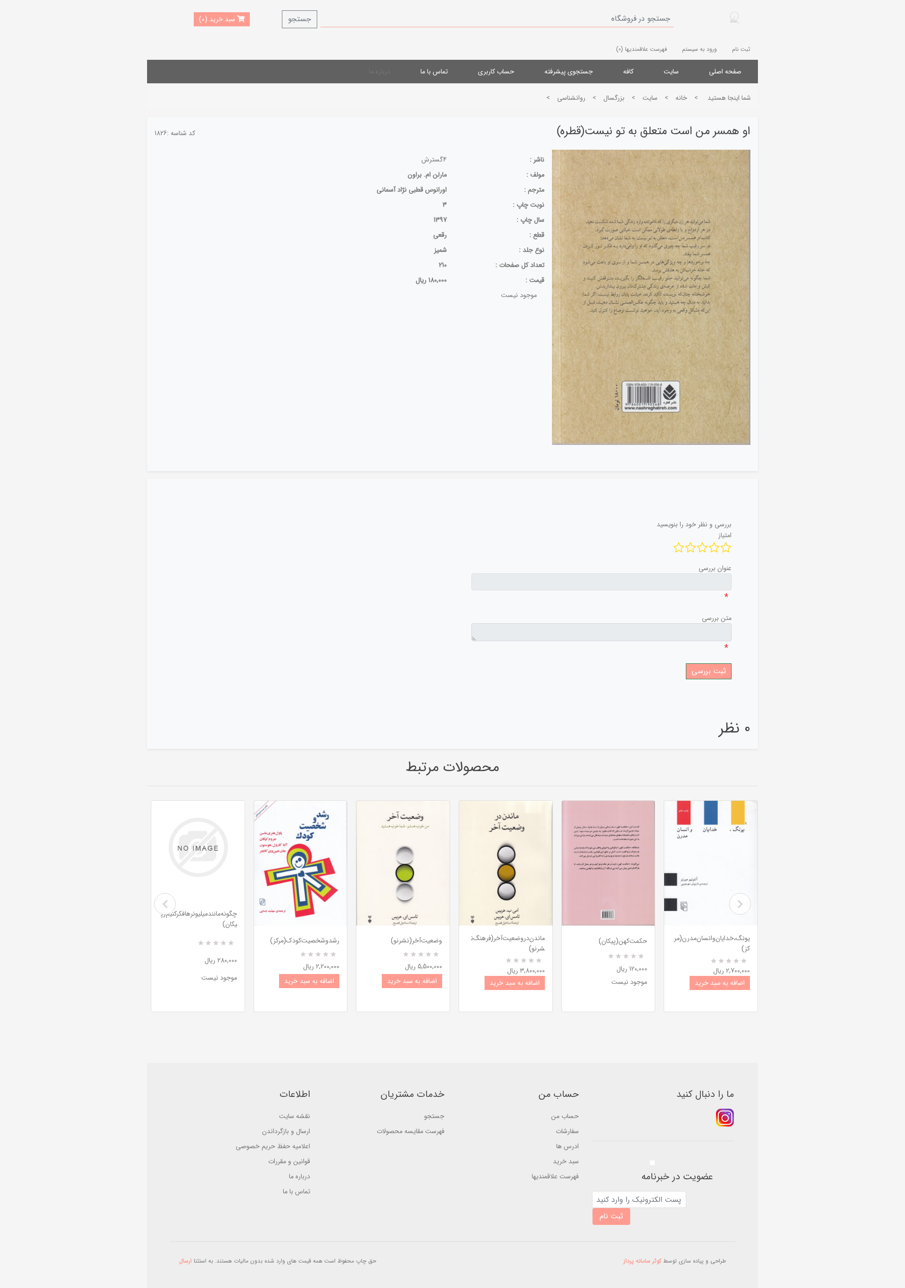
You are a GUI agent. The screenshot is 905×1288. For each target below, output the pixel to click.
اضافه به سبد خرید (309, 981)
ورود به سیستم (699, 49)
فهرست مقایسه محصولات (410, 1131)
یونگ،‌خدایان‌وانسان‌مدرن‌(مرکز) (712, 943)
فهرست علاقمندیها (555, 1176)
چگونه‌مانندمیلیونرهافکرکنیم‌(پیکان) (199, 919)
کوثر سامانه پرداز (642, 1260)
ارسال (185, 1260)
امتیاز (725, 535)
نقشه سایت (294, 1116)
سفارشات (567, 1131)
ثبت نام (741, 49)
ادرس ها (567, 1146)
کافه (628, 71)
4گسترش (434, 159)
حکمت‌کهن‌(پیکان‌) (623, 941)
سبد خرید (566, 1161)
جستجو (299, 19)
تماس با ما (434, 71)
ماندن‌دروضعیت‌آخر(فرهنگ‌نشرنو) (508, 943)
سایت (671, 71)
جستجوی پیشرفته (568, 71)
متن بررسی (717, 618)
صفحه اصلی (725, 71)
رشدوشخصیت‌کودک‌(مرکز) (304, 940)
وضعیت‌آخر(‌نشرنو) (416, 940)
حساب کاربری (496, 71)
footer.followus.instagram (725, 1118)
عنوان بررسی (715, 568)
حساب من (565, 1116)
